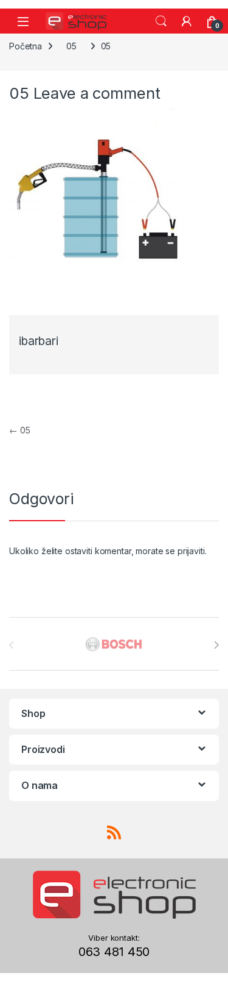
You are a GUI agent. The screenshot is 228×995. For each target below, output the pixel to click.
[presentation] (216, 645)
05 (71, 46)
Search (161, 21)
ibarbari (38, 341)
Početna (25, 46)
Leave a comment (97, 93)
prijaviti (191, 551)
